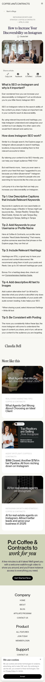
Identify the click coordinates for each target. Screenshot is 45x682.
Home (22, 600)
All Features (22, 632)
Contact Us (22, 618)
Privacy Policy (11, 671)
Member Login (22, 641)
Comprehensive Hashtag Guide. (19, 275)
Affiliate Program (22, 613)
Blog (22, 609)
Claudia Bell (24, 36)
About (22, 605)
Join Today (22, 636)
